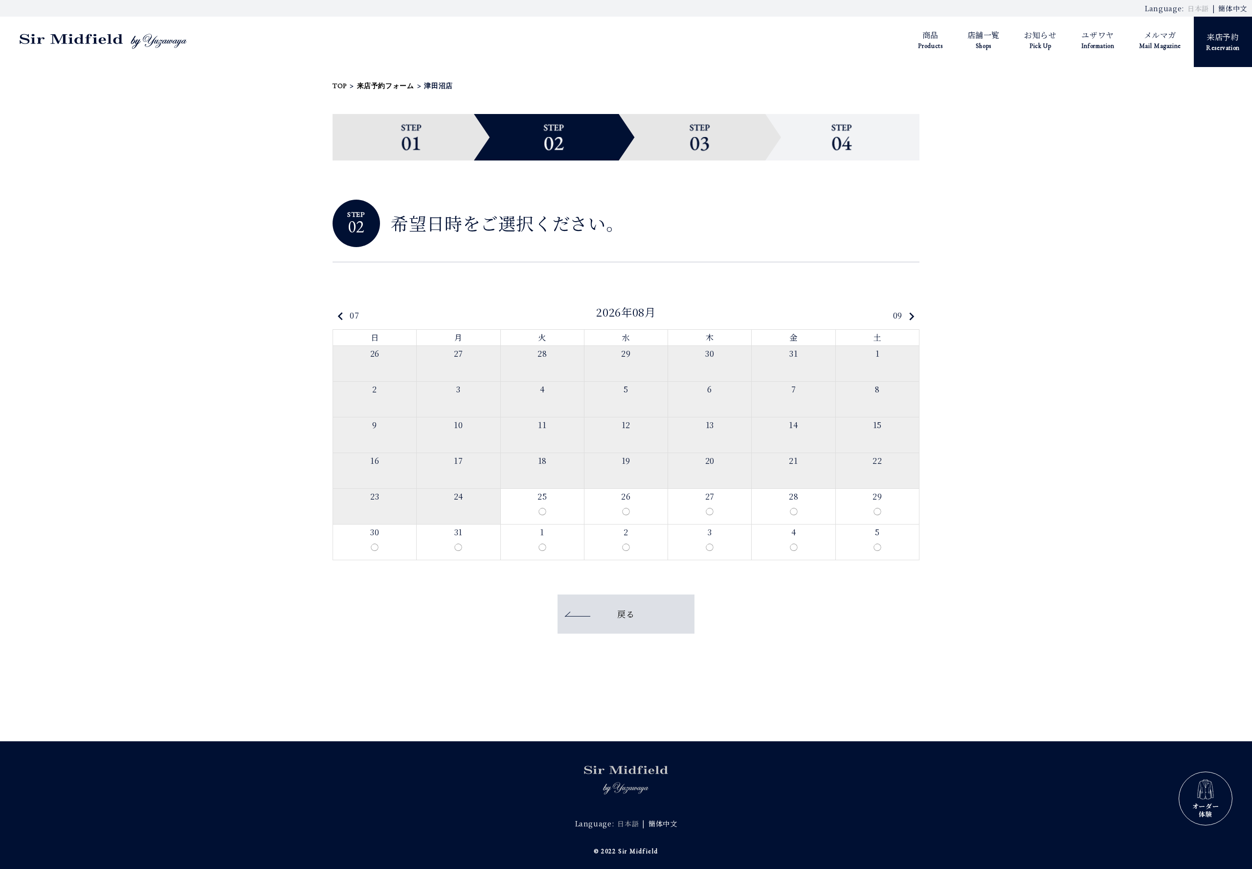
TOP (340, 85)
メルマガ (1160, 40)
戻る (625, 614)
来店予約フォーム (385, 85)
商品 (930, 40)
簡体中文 (1232, 8)
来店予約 (1223, 41)
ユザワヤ (1098, 40)
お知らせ (1040, 40)
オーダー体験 (1205, 810)
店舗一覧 (983, 40)
